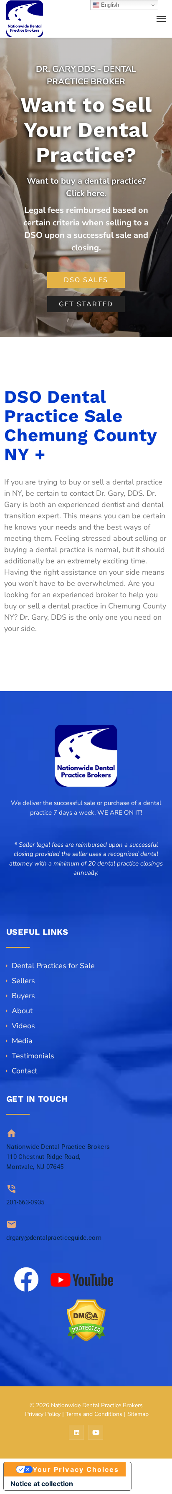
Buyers (23, 996)
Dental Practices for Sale (53, 966)
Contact (24, 1071)
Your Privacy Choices (76, 1469)
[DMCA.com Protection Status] (86, 1321)
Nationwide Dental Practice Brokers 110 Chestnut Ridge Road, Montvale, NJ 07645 (58, 1157)
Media (22, 1041)
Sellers (23, 981)
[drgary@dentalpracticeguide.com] (11, 1224)
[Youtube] (95, 1432)
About (22, 1011)
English (109, 5)
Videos (23, 1026)
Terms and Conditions (94, 1414)
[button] (86, 882)
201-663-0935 (25, 1202)
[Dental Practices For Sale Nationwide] (24, 18)
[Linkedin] (76, 1432)
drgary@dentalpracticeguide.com (53, 1238)
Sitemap (138, 1414)
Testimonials (33, 1056)
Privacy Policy (43, 1414)
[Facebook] (26, 1279)
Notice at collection (41, 1483)
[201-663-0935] (11, 1189)
